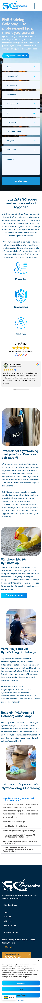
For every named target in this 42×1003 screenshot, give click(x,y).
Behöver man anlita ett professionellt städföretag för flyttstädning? (18, 849)
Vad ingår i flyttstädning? (16, 826)
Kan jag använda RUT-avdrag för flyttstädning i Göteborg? (20, 836)
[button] (39, 960)
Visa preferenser (21, 995)
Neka (21, 989)
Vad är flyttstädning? (15, 821)
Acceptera (21, 983)
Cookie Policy (19, 1000)
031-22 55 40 (13, 957)
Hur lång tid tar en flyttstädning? (20, 830)
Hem (6, 912)
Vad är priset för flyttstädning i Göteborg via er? (19, 799)
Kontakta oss (10, 925)
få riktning (9, 947)
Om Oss (7, 917)
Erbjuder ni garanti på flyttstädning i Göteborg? (21, 842)
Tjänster (8, 921)
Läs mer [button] (6, 384)
